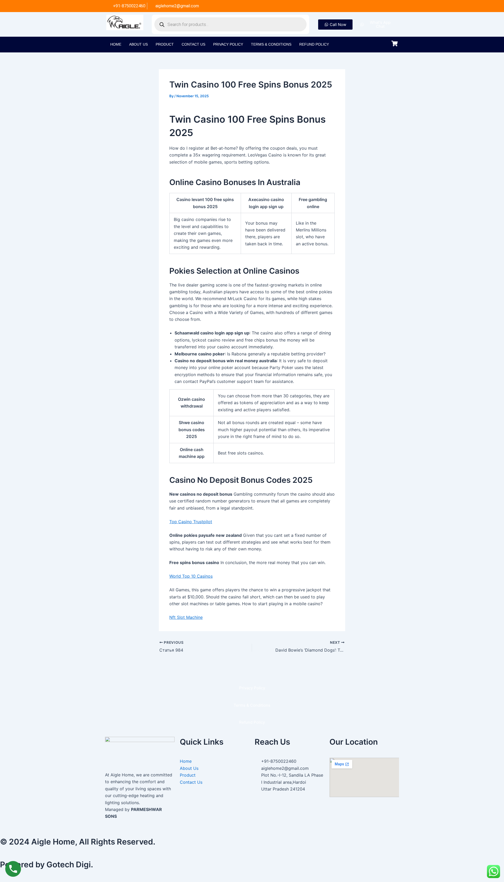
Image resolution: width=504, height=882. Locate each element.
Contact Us (193, 44)
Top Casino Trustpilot (190, 521)
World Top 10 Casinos (191, 576)
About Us (138, 44)
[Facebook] (360, 6)
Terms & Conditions (271, 44)
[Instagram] (371, 6)
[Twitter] (381, 6)
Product (165, 44)
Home (115, 44)
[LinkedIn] (392, 6)
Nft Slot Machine (186, 617)
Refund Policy (314, 44)
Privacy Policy (228, 44)
